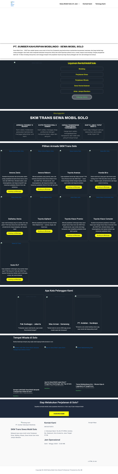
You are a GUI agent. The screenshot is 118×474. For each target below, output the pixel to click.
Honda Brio (103, 173)
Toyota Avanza (73, 173)
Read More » (16, 396)
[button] (78, 4)
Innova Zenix (14, 173)
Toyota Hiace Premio (74, 219)
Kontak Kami (87, 4)
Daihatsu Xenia (14, 219)
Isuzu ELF (14, 265)
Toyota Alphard (44, 219)
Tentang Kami (100, 4)
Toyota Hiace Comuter (103, 219)
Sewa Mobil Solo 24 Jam (69, 4)
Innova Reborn (44, 173)
